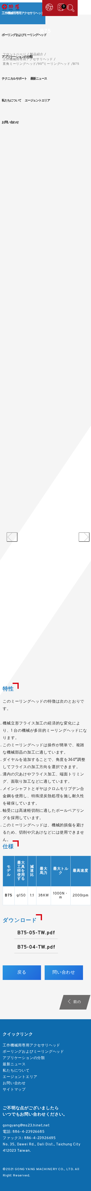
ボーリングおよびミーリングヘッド (24, 35)
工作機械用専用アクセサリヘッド (23, 13)
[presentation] (12, 537)
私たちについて (11, 101)
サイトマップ (14, 1089)
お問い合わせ (10, 122)
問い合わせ (63, 972)
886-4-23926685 (28, 1132)
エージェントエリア (37, 101)
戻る (21, 972)
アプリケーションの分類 (17, 57)
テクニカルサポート (14, 79)
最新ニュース (38, 79)
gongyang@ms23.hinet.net (26, 1125)
